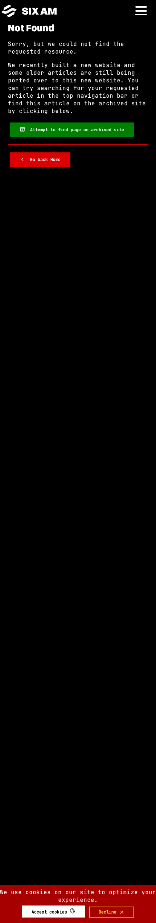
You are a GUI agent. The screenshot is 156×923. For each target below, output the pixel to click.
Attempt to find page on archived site (74, 130)
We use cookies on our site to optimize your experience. (78, 896)
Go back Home (43, 160)
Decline (109, 912)
